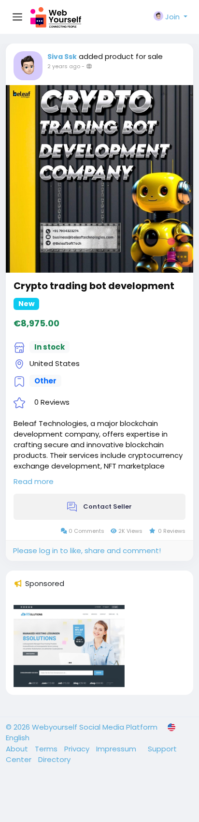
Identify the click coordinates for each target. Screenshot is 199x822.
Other (45, 381)
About (18, 749)
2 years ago (63, 66)
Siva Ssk (62, 56)
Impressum (117, 749)
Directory (54, 759)
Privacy (77, 749)
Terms (47, 749)
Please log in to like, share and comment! (87, 550)
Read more (34, 481)
